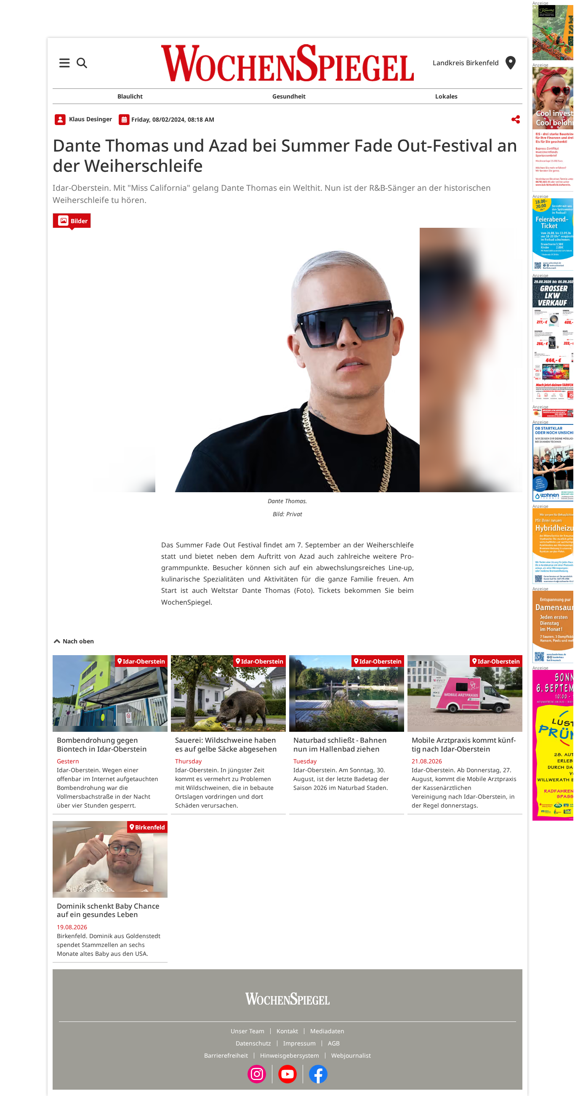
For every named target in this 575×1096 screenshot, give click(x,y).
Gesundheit (289, 96)
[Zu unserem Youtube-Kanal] (287, 1073)
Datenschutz (253, 1043)
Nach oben (77, 641)
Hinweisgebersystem (289, 1055)
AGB (334, 1043)
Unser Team (247, 1031)
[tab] (72, 220)
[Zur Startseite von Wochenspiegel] (287, 62)
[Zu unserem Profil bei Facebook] (318, 1073)
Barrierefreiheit (226, 1055)
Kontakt (287, 1031)
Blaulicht (130, 96)
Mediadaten (327, 1031)
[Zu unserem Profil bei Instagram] (257, 1073)
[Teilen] (515, 119)
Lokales (446, 96)
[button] (64, 63)
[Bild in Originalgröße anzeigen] (287, 360)
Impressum (299, 1043)
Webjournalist (351, 1055)
